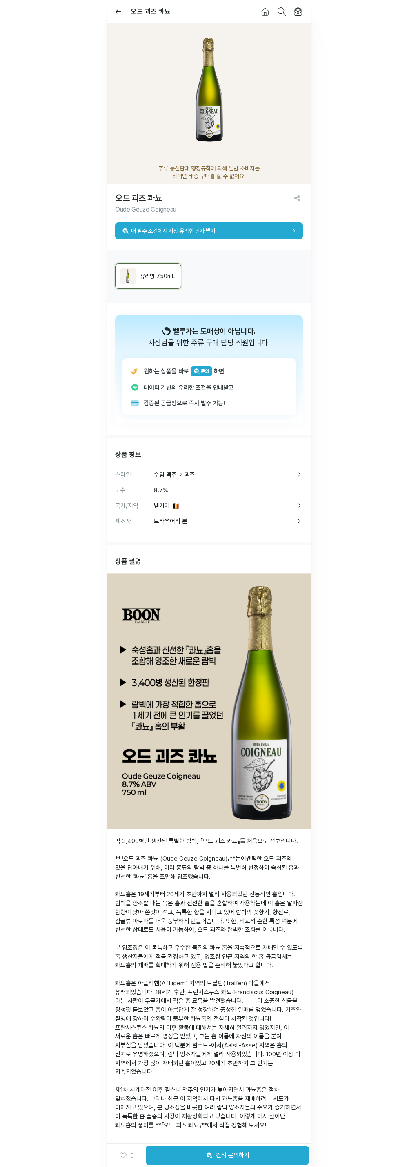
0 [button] (132, 1155)
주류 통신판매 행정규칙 (184, 168)
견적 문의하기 (232, 1155)
